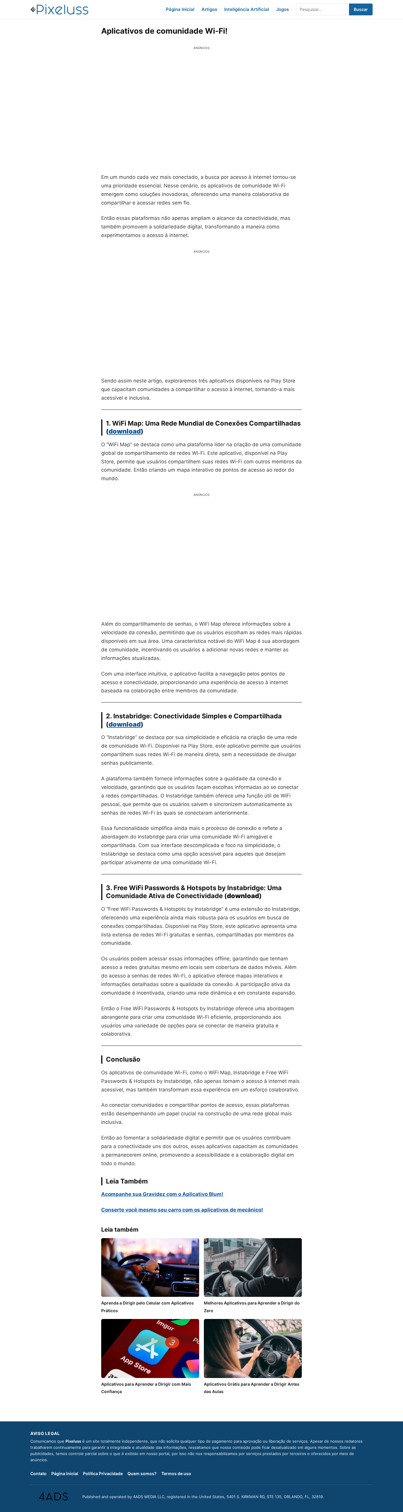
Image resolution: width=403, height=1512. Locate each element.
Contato (38, 1473)
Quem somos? (142, 1473)
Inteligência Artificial (246, 9)
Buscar (361, 9)
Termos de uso (176, 1473)
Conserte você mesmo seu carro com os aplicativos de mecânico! (182, 1210)
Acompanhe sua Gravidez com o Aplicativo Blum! (162, 1194)
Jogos (282, 9)
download (125, 724)
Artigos (209, 9)
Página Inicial (180, 9)
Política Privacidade (103, 1473)
